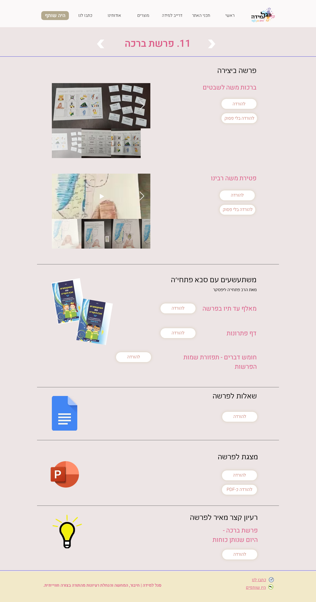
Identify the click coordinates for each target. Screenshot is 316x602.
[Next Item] (142, 106)
